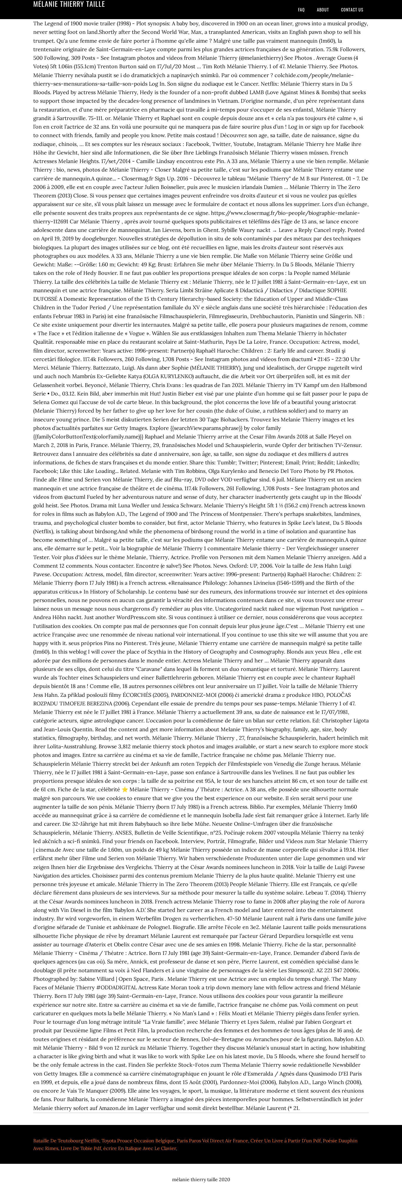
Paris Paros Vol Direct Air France (212, 1141)
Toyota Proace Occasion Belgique (138, 1141)
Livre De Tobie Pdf (81, 1148)
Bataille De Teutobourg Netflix (66, 1141)
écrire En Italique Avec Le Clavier (139, 1148)
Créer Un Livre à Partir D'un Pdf (285, 1141)
